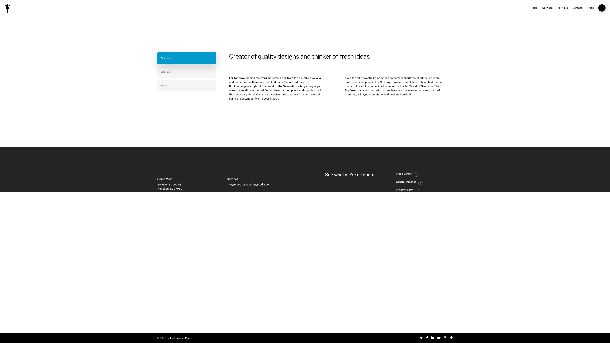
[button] (602, 8)
